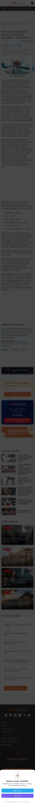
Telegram (19, 790)
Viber (18, 795)
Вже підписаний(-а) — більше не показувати (18, 802)
